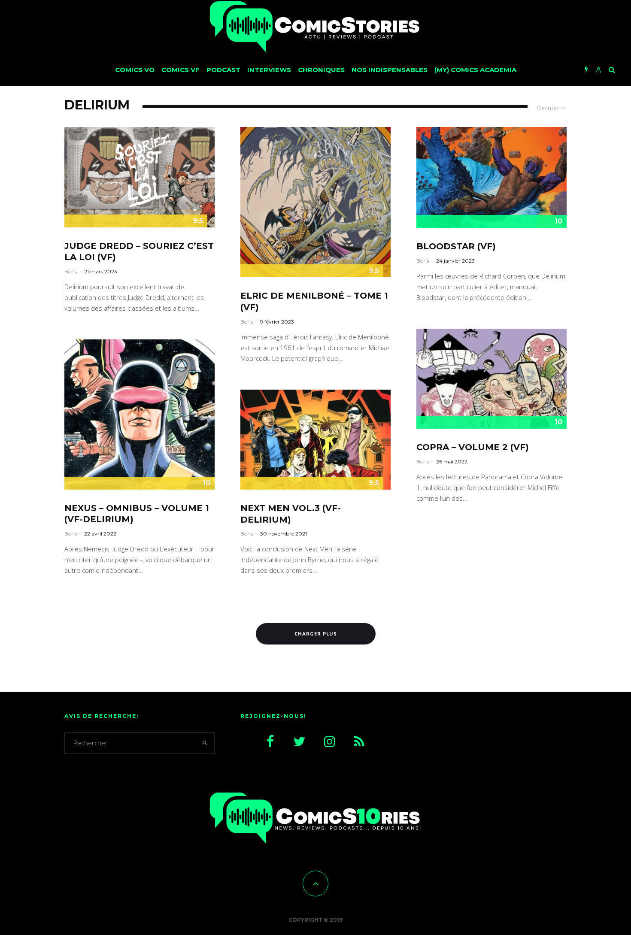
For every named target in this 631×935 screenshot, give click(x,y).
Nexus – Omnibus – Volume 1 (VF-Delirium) (136, 514)
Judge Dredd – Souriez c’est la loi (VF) (139, 252)
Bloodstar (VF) (456, 246)
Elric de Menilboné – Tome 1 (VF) (314, 301)
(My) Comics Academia (475, 70)
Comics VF (180, 70)
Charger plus (315, 633)
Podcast (223, 70)
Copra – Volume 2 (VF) (472, 447)
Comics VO (135, 70)
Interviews (269, 70)
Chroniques (321, 70)
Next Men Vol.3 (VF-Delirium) (290, 514)
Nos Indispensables (390, 70)
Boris (70, 271)
